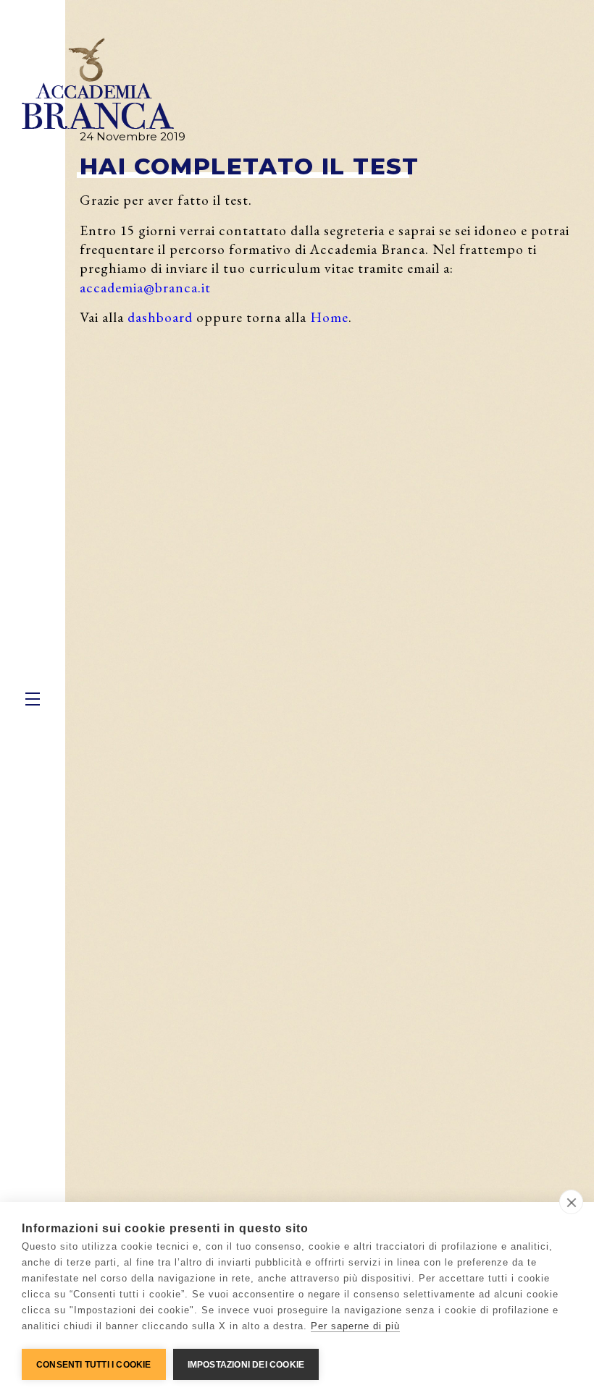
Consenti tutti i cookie (93, 1365)
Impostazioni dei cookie (246, 1365)
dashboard (160, 317)
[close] (571, 1202)
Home (329, 317)
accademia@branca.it (145, 287)
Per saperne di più (355, 1326)
